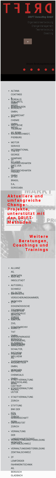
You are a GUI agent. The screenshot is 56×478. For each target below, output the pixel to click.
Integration (53, 70)
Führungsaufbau (24, 70)
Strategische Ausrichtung (31, 70)
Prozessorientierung (39, 70)
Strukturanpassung (46, 70)
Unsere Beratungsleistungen (40, 63)
